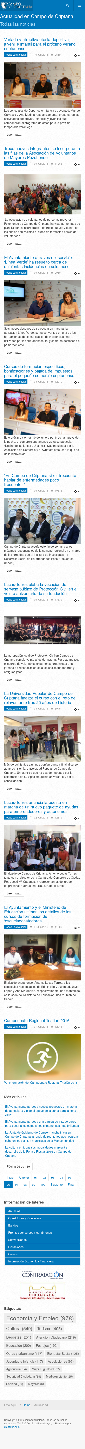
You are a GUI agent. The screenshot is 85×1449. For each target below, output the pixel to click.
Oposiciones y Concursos (24, 1218)
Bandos (13, 1225)
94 (61, 1177)
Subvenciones (17, 1240)
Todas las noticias (15, 54)
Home (27, 1405)
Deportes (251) (18, 1337)
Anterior (24, 1177)
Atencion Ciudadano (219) (56, 1337)
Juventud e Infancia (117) (24, 1361)
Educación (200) (18, 1345)
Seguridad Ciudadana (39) (23, 1376)
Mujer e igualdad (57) (46, 1369)
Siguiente (57, 1184)
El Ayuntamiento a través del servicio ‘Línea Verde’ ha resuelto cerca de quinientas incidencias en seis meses (38, 261)
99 (33, 1184)
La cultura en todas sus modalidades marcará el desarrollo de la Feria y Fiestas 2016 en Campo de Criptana (38, 1151)
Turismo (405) (49, 1328)
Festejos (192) (47, 1345)
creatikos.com (12, 1426)
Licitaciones (16, 1247)
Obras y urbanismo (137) (24, 1353)
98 (25, 1184)
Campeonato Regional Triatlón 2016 (37, 1020)
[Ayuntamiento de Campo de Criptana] (16, 5)
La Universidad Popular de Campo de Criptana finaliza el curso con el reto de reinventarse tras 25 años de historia (40, 697)
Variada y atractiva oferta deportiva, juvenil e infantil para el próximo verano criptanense (40, 43)
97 (16, 1184)
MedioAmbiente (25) (59, 1376)
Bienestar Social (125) (63, 1353)
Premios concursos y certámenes (30, 1232)
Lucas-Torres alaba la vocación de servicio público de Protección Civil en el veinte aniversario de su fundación (40, 588)
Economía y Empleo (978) (40, 1318)
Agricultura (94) (16, 1368)
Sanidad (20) (14, 1384)
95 (69, 1177)
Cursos (13, 1254)
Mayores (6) (36, 1384)
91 (36, 1177)
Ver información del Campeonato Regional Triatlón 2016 (40, 1082)
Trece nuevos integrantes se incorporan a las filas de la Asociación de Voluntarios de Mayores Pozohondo (42, 152)
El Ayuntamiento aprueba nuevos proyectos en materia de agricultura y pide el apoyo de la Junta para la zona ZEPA (41, 1110)
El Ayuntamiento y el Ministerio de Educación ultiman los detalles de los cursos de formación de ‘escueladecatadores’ (37, 914)
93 (52, 1177)
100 (42, 1184)
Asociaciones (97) (61, 1361)
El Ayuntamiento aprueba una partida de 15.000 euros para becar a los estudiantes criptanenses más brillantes (42, 1123)
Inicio (10, 1177)
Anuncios (14, 1211)
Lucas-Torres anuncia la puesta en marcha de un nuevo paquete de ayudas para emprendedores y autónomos (41, 806)
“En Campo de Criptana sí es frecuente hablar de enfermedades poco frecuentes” (40, 479)
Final (71, 1184)
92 (44, 1177)
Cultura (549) (19, 1328)
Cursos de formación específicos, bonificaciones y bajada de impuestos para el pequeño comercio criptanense (39, 370)
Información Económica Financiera (31, 1261)
